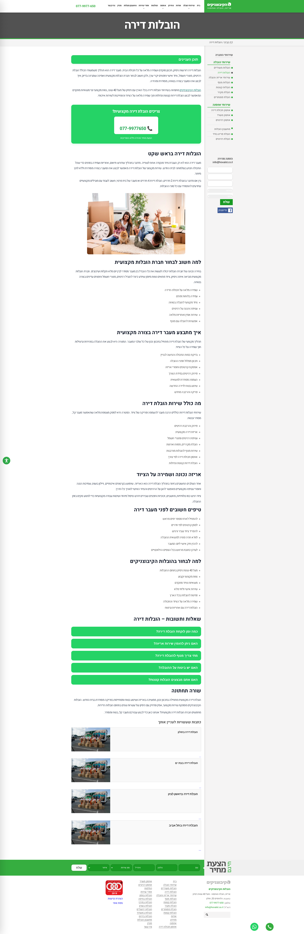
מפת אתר (118, 903)
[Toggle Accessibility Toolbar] (6, 460)
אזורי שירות (144, 5)
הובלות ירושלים (144, 909)
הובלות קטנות (223, 87)
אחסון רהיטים (223, 120)
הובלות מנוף (224, 82)
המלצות (154, 5)
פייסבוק (222, 210)
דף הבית (228, 42)
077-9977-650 (85, 6)
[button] (207, 915)
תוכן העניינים (188, 59)
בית (198, 5)
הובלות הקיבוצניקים (190, 90)
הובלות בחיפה (145, 899)
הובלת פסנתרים (222, 97)
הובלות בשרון (145, 906)
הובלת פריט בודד (221, 134)
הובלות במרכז (145, 902)
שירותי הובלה (189, 5)
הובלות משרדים (222, 68)
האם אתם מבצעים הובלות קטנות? (173, 679)
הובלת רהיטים (223, 139)
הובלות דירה (224, 73)
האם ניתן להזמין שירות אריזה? (176, 643)
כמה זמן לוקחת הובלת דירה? (177, 631)
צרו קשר (111, 5)
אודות (178, 5)
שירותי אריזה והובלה (219, 77)
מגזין (119, 5)
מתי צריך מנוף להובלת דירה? (176, 655)
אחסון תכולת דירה (220, 110)
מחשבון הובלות (130, 5)
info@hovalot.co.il (214, 907)
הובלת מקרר (224, 92)
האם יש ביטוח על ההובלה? (178, 667)
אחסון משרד (223, 115)
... (200, 756)
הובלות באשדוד (144, 913)
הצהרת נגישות (115, 899)
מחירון (171, 5)
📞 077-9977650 (136, 128)
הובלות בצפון (145, 895)
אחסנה (163, 5)
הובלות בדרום (145, 916)
